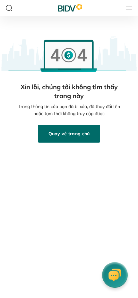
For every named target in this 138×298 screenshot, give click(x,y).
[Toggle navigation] (129, 8)
